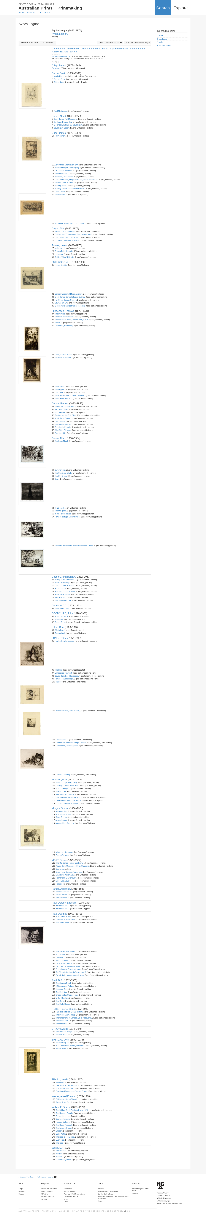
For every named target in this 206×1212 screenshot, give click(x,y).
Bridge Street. (59, 82)
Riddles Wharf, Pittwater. (65, 257)
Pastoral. (59, 1116)
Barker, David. (59, 73)
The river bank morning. (65, 1015)
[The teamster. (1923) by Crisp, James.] (32, 207)
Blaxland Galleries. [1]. (61, 56)
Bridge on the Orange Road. (67, 995)
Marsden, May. (59, 779)
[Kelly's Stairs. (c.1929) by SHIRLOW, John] (32, 1061)
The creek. (60, 1143)
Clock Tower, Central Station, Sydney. (70, 297)
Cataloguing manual (71, 1196)
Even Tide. (60, 1140)
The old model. (62, 898)
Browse (21, 1194)
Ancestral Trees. (62, 989)
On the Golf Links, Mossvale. (67, 803)
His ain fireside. (61, 265)
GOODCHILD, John (62, 613)
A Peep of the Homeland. (65, 580)
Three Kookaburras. (63, 399)
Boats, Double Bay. (63, 916)
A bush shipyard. (61, 616)
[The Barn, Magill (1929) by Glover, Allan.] (32, 453)
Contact (100, 1201)
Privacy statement (163, 1195)
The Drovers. (60, 314)
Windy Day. (59, 630)
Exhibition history (164, 45)
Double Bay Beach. (62, 128)
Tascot (58, 682)
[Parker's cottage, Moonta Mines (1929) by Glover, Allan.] (32, 529)
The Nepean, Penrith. (64, 1113)
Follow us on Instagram (45, 1177)
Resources (32, 12)
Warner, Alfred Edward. (64, 1096)
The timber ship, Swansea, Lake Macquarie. (74, 1018)
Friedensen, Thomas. (63, 311)
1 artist (160, 36)
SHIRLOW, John (60, 1039)
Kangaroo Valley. (62, 409)
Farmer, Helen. (60, 245)
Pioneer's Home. (62, 855)
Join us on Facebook (26, 1177)
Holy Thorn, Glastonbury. (66, 878)
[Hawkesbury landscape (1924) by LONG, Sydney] (32, 653)
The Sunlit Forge (62, 922)
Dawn (57, 479)
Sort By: (129, 43)
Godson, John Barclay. (64, 576)
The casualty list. (62, 1043)
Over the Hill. (60, 421)
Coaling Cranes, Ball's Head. (67, 785)
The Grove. (60, 1001)
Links (66, 1202)
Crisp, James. (59, 65)
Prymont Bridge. (62, 789)
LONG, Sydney (60, 638)
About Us (101, 1189)
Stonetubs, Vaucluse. (64, 881)
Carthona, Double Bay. (63, 122)
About (22, 12)
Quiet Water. (61, 1134)
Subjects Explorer (47, 1196)
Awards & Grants (70, 1191)
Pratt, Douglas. (60, 913)
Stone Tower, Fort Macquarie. (66, 119)
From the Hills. (61, 433)
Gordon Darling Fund (105, 1194)
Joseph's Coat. (62, 909)
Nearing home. (61, 186)
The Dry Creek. (61, 476)
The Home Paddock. (64, 1125)
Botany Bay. (60, 954)
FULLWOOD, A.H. (61, 262)
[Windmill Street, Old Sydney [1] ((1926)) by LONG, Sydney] (32, 723)
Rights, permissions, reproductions (169, 1203)
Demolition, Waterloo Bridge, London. (71, 743)
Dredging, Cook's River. (65, 919)
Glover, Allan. (59, 438)
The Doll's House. (63, 1004)
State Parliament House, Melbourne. (71, 1046)
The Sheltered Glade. (63, 473)
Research (45, 12)
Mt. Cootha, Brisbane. (63, 171)
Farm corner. (60, 136)
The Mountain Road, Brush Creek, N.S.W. (72, 320)
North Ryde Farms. (62, 418)
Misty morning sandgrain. (65, 231)
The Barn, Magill (61, 441)
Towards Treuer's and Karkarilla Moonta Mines (74, 546)
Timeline (44, 1199)
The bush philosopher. (64, 317)
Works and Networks (49, 1189)
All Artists (44, 1194)
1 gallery (160, 42)
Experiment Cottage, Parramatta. (69, 872)
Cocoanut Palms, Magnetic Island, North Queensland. (77, 180)
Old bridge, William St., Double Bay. (68, 125)
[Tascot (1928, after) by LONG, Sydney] (32, 694)
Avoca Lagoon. (60, 34)
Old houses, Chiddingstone (67, 746)
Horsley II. (60, 884)
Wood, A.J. (57, 1148)
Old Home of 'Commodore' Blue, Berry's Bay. (73, 234)
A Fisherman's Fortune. (65, 986)
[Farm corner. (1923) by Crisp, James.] (32, 148)
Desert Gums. (60, 622)
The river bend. (62, 1021)
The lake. (58, 670)
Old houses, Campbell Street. (67, 237)
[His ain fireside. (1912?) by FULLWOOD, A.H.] (32, 277)
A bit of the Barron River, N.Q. (66, 165)
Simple (21, 1189)
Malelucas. (60, 1082)
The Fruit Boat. (62, 992)
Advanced (22, 1191)
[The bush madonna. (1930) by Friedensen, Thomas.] (32, 370)
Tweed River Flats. (63, 1102)
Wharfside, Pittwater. (63, 430)
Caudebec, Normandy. (64, 326)
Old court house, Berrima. (65, 586)
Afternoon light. (61, 811)
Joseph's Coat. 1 (62, 906)
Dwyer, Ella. (58, 228)
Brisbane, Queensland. (64, 177)
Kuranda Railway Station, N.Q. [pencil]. (70, 223)
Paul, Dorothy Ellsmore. (64, 902)
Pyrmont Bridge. (62, 960)
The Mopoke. (61, 791)
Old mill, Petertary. (63, 775)
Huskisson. (59, 254)
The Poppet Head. (62, 608)
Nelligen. (58, 248)
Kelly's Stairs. (61, 1048)
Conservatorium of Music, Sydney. (68, 294)
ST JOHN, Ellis (60, 1029)
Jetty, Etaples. (60, 597)
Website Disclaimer (164, 1198)
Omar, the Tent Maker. (63, 355)
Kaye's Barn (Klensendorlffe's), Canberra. (73, 866)
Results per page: (108, 43)
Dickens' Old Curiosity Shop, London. (70, 306)
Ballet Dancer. (61, 895)
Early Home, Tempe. (64, 963)
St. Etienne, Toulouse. (65, 1088)
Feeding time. (61, 740)
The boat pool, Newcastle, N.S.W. (69, 797)
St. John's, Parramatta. (65, 875)
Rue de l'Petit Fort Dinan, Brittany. (69, 1012)
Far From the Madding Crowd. (68, 966)
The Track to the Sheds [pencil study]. (71, 972)
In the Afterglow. (62, 998)
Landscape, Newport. (63, 673)
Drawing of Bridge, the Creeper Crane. (71, 1091)
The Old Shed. (62, 1035)
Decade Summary (47, 1191)
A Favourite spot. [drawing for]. (67, 168)
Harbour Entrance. (63, 1122)
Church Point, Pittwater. (64, 251)
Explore (180, 8)
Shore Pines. (60, 412)
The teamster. (60, 194)
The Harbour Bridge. (64, 1032)
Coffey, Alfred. (59, 116)
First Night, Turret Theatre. (66, 1085)
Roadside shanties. (63, 814)
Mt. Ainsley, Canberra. (64, 852)
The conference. (61, 174)
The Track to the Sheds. (65, 951)
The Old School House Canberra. (69, 863)
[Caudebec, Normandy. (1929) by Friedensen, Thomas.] (32, 338)
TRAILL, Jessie (60, 1079)
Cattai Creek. (60, 191)
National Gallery (163, 1193)
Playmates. (56, 68)
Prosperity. (59, 619)
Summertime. (60, 470)
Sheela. (59, 1157)
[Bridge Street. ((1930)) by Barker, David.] (32, 94)
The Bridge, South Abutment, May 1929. (72, 1110)
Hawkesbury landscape (64, 641)
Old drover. (59, 392)
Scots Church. (61, 817)
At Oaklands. (60, 508)
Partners (135, 1193)
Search (163, 8)
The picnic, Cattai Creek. (65, 406)
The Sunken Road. (63, 983)
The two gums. (61, 511)
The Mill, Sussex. (61, 111)
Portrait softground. (63, 1160)
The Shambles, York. (63, 600)
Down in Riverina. (63, 1119)
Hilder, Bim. (58, 627)
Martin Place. (59, 76)
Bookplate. (60, 869)
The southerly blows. (63, 424)
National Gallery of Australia (108, 1191)
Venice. (58, 323)
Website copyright (163, 1201)
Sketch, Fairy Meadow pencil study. (70, 975)
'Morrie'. (59, 1154)
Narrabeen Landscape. (64, 679)
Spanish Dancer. (62, 892)
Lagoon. (59, 1131)
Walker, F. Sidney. (61, 1107)
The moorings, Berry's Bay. (67, 782)
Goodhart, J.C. (59, 605)
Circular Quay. (59, 79)
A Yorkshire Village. (62, 583)
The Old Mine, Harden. (64, 183)
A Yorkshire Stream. (63, 594)
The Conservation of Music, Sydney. (69, 396)
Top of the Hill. (61, 1024)
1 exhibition (162, 39)
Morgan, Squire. (60, 808)
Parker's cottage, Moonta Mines (67, 517)
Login (127, 1211)
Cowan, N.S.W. (61, 303)
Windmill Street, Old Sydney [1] (68, 711)
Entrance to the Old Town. (65, 592)
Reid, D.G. (57, 980)
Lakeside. (60, 957)
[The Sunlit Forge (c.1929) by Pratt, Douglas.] (32, 935)
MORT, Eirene (59, 860)
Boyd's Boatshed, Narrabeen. (67, 676)
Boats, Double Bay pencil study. (69, 969)
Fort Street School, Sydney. (66, 300)
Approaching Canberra (64, 823)
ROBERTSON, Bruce (63, 1009)
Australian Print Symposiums (74, 1194)
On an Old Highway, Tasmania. (67, 240)
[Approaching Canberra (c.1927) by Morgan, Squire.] (32, 836)
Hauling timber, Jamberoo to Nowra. (69, 189)
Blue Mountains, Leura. (65, 794)
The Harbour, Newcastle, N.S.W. (69, 800)
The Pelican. (61, 1151)
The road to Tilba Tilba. (65, 1137)
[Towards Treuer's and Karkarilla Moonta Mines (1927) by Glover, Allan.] (32, 558)
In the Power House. (63, 514)
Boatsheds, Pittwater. (63, 427)
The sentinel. (60, 633)
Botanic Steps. (61, 589)
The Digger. (59, 389)
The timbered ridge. (64, 1128)
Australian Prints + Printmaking (50, 8)
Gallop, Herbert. (60, 403)
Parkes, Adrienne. (61, 889)
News (66, 1199)
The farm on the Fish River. (66, 415)
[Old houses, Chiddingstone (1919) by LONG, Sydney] (32, 758)
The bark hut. (60, 386)
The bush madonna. (63, 358)
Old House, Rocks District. (66, 1099)
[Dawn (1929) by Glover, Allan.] (32, 491)
